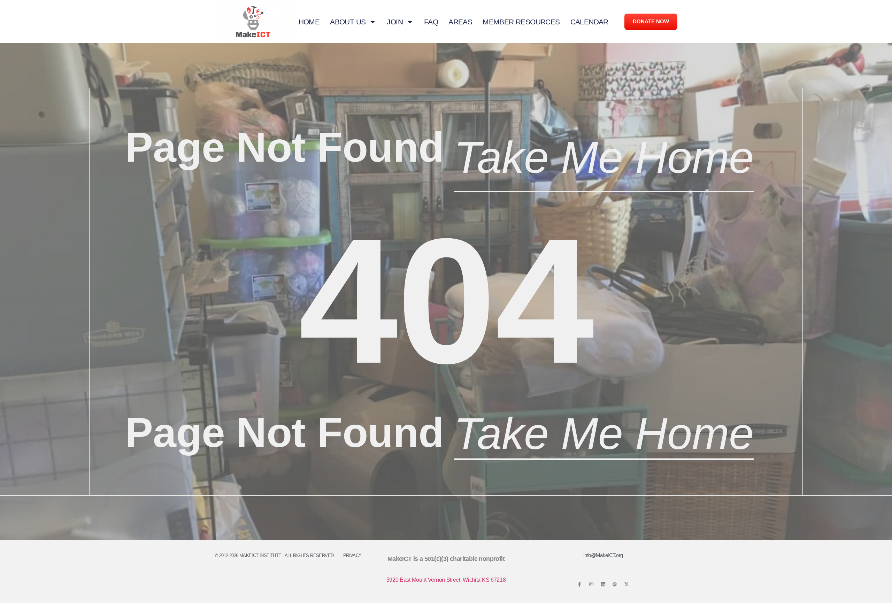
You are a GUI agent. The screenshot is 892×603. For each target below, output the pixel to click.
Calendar (589, 22)
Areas (460, 22)
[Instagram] (591, 584)
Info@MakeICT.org (603, 555)
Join (395, 22)
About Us (348, 22)
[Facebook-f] (579, 584)
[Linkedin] (603, 584)
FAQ (431, 22)
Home (309, 22)
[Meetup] (614, 584)
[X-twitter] (626, 584)
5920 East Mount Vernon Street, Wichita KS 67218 (446, 580)
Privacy (352, 555)
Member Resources (521, 22)
